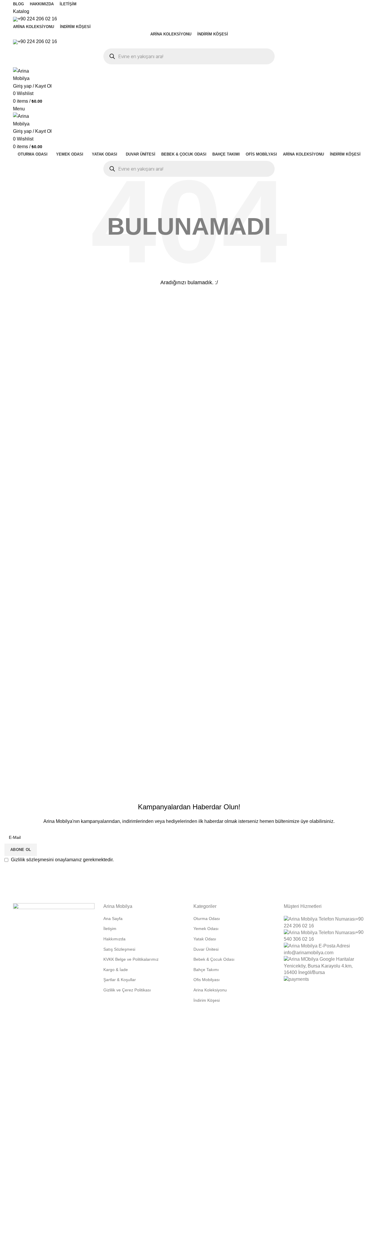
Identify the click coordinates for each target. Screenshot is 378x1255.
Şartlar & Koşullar (119, 979)
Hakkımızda (114, 939)
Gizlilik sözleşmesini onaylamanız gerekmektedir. (62, 859)
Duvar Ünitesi (206, 949)
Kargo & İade (115, 969)
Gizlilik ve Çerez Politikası (127, 990)
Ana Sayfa (113, 918)
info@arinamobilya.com (308, 952)
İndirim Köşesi (206, 1000)
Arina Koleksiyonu (210, 990)
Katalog (21, 11)
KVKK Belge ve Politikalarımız (131, 959)
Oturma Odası (206, 918)
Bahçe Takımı (206, 969)
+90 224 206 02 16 (37, 18)
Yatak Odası (204, 939)
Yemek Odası (206, 928)
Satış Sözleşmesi (119, 949)
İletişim (109, 928)
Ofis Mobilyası (206, 979)
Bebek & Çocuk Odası (213, 959)
